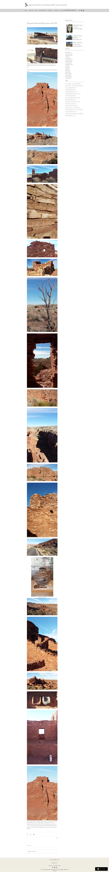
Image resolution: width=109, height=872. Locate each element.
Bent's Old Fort (68, 85)
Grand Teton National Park (70, 95)
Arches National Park (76, 83)
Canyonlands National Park (70, 87)
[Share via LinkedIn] (33, 834)
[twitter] (81, 10)
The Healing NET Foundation (71, 111)
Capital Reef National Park (70, 89)
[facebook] (79, 10)
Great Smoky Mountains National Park (72, 97)
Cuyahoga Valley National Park (71, 91)
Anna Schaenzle (68, 83)
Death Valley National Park (70, 93)
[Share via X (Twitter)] (30, 834)
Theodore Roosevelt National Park (72, 113)
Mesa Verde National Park (70, 99)
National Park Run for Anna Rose (71, 105)
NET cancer (78, 101)
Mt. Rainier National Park (70, 101)
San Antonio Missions (79, 109)
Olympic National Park (69, 109)
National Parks (77, 107)
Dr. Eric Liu (78, 93)
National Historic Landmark (70, 103)
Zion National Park (68, 115)
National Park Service (69, 107)
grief (74, 115)
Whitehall (81, 113)
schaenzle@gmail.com (55, 859)
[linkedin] (83, 10)
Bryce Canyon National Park (77, 85)
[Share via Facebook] (27, 834)
